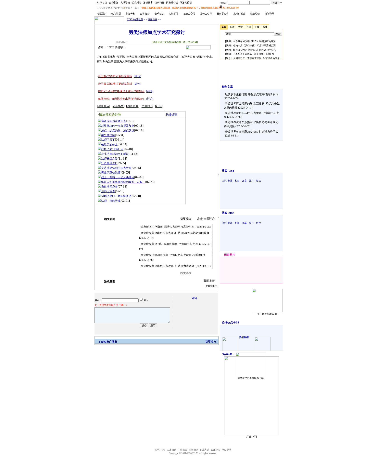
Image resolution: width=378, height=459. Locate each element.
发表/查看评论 (206, 218)
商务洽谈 (193, 449)
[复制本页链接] (198, 48)
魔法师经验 (239, 13)
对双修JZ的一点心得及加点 (117, 125)
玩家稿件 (152, 19)
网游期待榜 (186, 2)
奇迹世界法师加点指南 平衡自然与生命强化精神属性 (173, 255)
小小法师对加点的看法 (115, 153)
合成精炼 (159, 13)
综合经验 (255, 13)
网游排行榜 (172, 2)
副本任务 (145, 13)
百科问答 (159, 2)
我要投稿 (185, 218)
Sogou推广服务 (108, 341)
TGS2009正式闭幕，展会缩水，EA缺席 (253, 54)
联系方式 (204, 449)
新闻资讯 (269, 13)
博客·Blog (228, 212)
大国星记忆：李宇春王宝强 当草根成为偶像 (256, 58)
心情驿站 (173, 13)
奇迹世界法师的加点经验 (116, 167)
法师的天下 (108, 139)
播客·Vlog (228, 170)
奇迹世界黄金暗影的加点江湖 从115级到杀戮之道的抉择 (175, 232)
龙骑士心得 (206, 13)
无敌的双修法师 (110, 172)
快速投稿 (171, 114)
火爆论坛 (125, 2)
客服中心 (215, 449)
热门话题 (116, 13)
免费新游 (114, 2)
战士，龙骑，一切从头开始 (117, 177)
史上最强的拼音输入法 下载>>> (111, 305)
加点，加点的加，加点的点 (117, 130)
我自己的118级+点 (112, 149)
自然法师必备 (109, 186)
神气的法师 (108, 135)
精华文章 (227, 86)
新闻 (228, 41)
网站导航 (226, 449)
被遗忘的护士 (109, 144)
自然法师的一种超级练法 (116, 196)
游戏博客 (136, 2)
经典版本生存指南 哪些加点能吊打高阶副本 (167, 226)
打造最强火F (109, 163)
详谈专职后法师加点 (113, 121)
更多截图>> (212, 286)
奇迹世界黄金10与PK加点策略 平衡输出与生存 (169, 244)
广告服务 (182, 449)
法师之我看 (108, 191)
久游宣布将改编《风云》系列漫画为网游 (254, 41)
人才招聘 (171, 449)
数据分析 (130, 13)
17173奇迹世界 (135, 19)
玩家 (227, 254)
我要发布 (210, 341)
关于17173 (160, 449)
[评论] (137, 76)
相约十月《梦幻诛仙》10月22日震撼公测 (254, 45)
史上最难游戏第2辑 (267, 314)
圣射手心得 (223, 13)
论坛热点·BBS (230, 322)
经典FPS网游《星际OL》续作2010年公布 (254, 49)
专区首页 (102, 13)
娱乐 (228, 58)
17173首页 (101, 2)
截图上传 (209, 280)
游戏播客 (148, 2)
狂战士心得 (189, 13)
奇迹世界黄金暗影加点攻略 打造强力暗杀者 (167, 266)
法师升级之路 (109, 158)
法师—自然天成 (110, 200)
